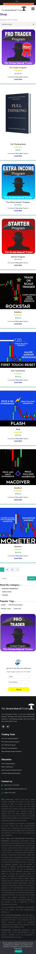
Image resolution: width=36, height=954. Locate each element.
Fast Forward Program (16, 605)
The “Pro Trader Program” (9, 738)
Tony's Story (6, 592)
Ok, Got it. (18, 951)
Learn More (18, 79)
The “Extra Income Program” (10, 742)
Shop (17, 1)
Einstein (3, 605)
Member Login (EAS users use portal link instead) (18, 4)
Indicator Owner (6, 608)
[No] (34, 947)
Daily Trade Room (7, 767)
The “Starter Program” (8, 745)
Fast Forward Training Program (11, 770)
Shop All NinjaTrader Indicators (11, 751)
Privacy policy (18, 948)
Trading (5, 595)
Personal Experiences (10, 588)
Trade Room (17, 608)
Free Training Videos (8, 763)
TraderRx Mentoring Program (10, 773)
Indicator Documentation (9, 748)
